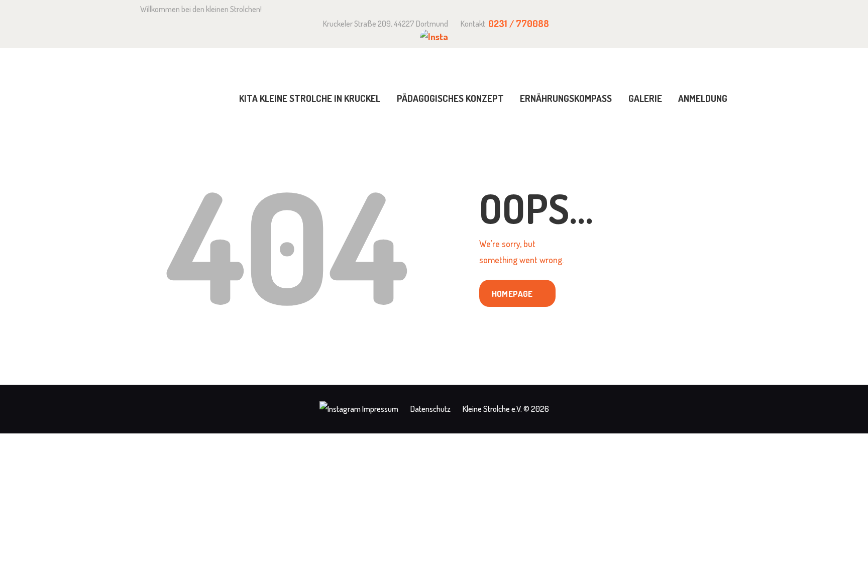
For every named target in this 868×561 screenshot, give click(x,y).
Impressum (380, 408)
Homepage (512, 293)
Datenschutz (430, 408)
